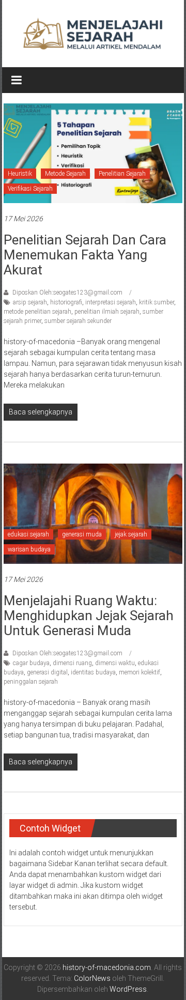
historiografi (66, 302)
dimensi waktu (115, 663)
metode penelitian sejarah (37, 311)
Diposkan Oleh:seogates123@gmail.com (67, 292)
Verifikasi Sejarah (30, 188)
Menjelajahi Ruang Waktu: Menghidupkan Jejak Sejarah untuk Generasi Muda (89, 615)
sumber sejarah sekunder (78, 321)
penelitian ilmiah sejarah (107, 311)
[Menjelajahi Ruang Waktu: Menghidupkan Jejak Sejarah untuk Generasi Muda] (93, 513)
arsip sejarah (30, 302)
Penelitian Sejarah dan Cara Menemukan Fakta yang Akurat (85, 255)
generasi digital (47, 672)
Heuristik (20, 173)
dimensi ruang (72, 663)
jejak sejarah (131, 534)
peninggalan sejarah (31, 681)
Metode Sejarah (65, 173)
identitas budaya (93, 672)
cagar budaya (31, 663)
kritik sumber (156, 302)
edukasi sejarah (28, 534)
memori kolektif (139, 672)
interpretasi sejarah (110, 302)
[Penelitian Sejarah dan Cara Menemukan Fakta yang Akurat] (93, 152)
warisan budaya (29, 549)
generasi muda (82, 534)
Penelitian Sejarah (122, 173)
